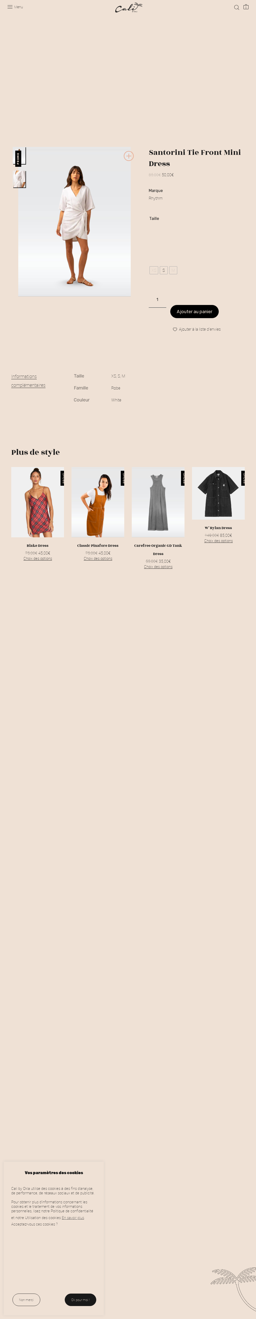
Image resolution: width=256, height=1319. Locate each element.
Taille (154, 218)
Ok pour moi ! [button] (80, 1300)
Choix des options (38, 558)
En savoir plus (73, 1217)
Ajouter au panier (194, 311)
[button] (129, 160)
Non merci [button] (26, 1300)
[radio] (154, 270)
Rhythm (155, 198)
